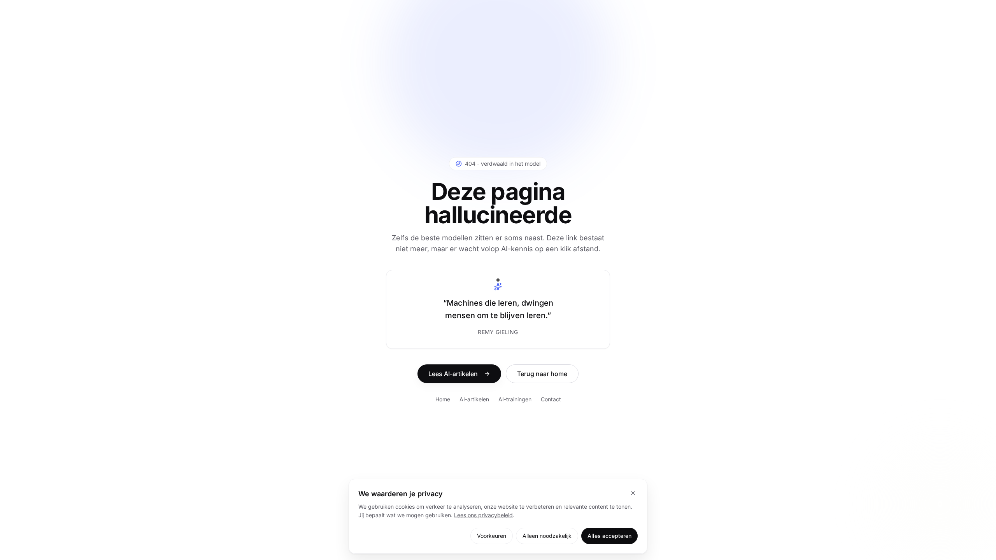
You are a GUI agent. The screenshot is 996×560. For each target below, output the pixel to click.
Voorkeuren (491, 535)
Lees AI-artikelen (453, 374)
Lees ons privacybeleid (483, 515)
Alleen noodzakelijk (547, 535)
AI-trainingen (514, 399)
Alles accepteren (609, 535)
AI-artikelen (474, 399)
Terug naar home (542, 374)
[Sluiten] (633, 493)
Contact (551, 399)
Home (442, 399)
